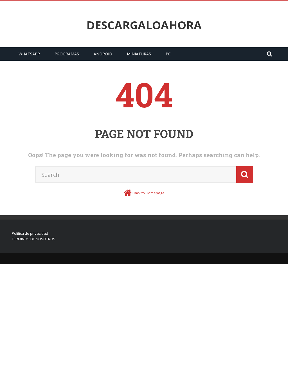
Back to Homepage (148, 192)
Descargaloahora (144, 25)
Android (103, 54)
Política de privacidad (30, 233)
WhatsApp (29, 54)
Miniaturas (139, 54)
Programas (67, 54)
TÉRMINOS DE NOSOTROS (33, 238)
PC (168, 54)
